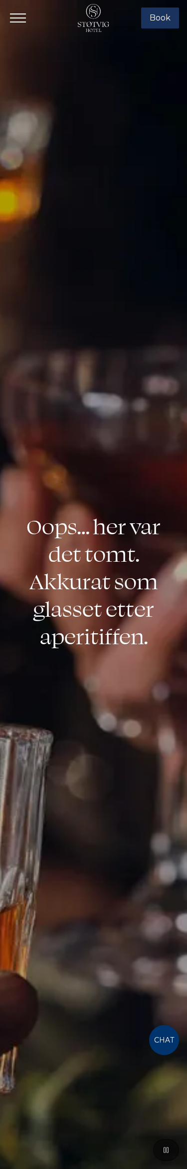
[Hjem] (94, 18)
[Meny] (18, 18)
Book (160, 17)
